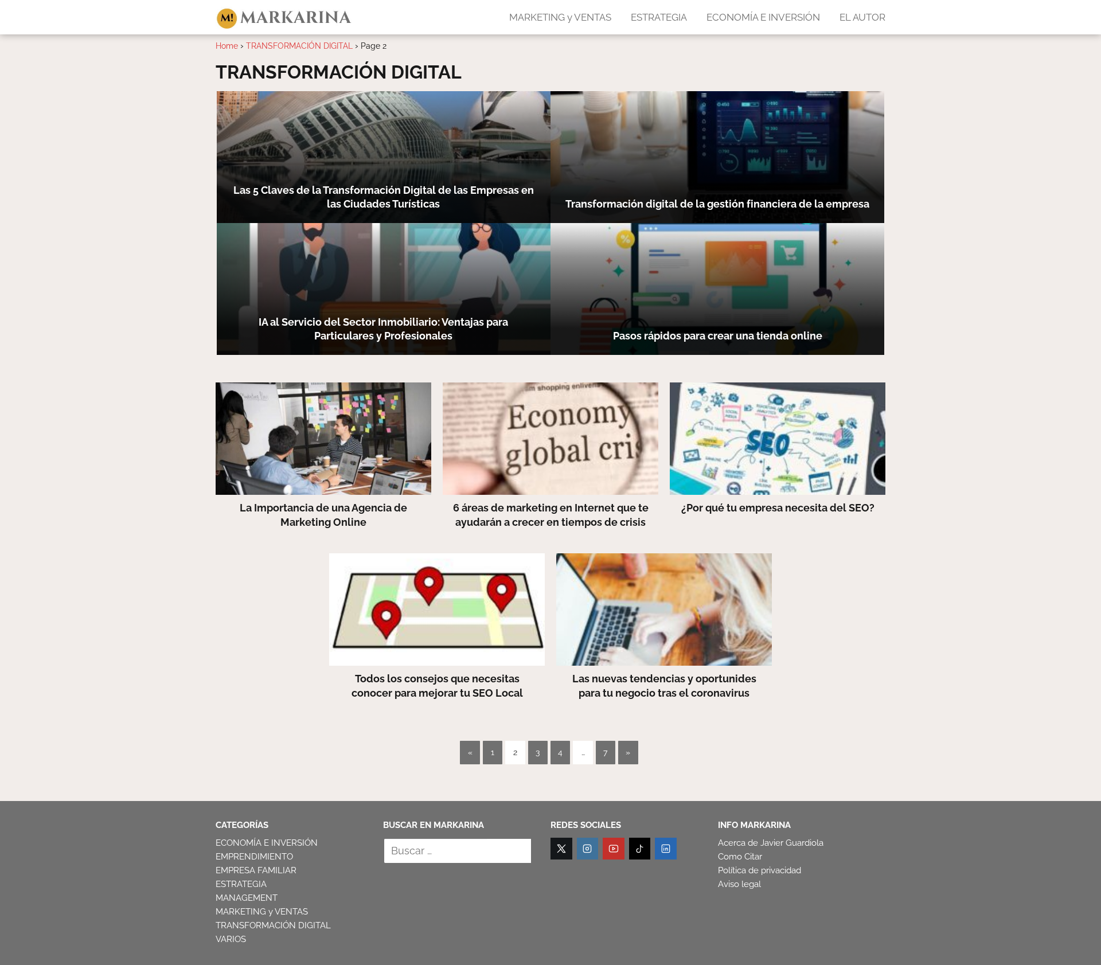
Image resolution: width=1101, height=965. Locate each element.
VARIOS (231, 939)
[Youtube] (613, 848)
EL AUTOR (862, 17)
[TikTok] (640, 848)
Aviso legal (739, 884)
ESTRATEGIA (659, 17)
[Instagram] (588, 848)
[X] (561, 848)
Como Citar (740, 856)
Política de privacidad (759, 870)
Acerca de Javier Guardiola (770, 843)
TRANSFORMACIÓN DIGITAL (273, 925)
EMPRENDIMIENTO (254, 856)
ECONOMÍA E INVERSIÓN (763, 17)
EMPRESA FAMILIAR (256, 870)
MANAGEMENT (247, 898)
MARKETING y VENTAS (560, 17)
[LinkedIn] (666, 848)
